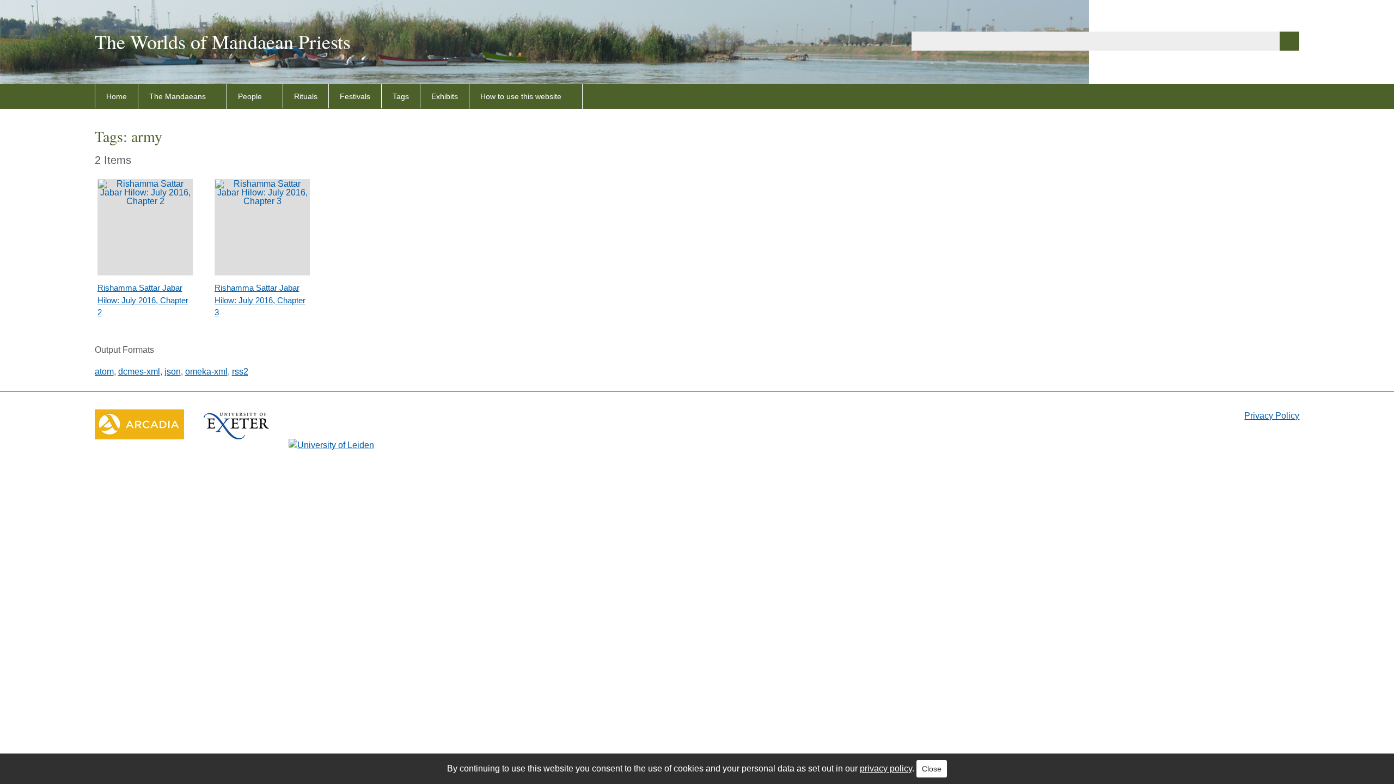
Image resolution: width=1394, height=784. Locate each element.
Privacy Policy (1271, 415)
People (250, 96)
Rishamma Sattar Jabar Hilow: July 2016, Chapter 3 (260, 300)
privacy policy (886, 768)
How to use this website (520, 96)
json (172, 371)
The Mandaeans (177, 96)
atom (104, 371)
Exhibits (444, 96)
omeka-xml (206, 371)
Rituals (305, 96)
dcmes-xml (139, 371)
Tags (401, 96)
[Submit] (1289, 41)
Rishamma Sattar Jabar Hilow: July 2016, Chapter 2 (142, 300)
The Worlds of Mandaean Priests (223, 41)
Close (931, 768)
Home (116, 96)
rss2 (240, 371)
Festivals (355, 96)
